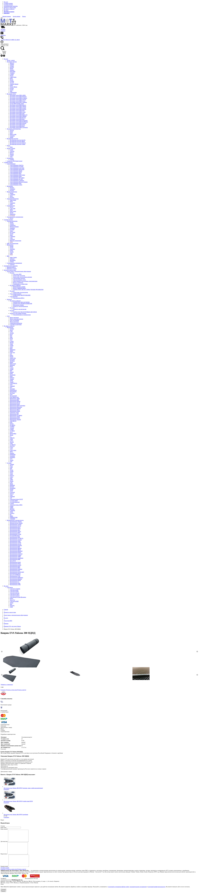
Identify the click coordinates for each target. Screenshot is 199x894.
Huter (11, 196)
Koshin (12, 251)
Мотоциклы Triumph (15, 419)
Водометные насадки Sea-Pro (17, 140)
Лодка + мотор (11, 60)
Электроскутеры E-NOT (16, 499)
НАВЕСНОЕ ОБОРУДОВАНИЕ (21, 295)
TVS (11, 458)
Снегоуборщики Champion (17, 180)
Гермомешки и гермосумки (20, 284)
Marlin (11, 68)
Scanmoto (12, 456)
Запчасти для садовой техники (18, 313)
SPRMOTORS (13, 517)
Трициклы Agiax (14, 412)
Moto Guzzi (13, 363)
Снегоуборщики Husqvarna (17, 169)
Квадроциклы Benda (15, 580)
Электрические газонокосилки (15, 217)
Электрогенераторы (12, 221)
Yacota (11, 233)
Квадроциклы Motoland (16, 551)
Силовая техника (8, 4)
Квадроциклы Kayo (15, 527)
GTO (11, 449)
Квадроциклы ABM (15, 556)
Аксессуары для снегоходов (20, 292)
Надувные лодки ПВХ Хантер (18, 99)
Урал (11, 394)
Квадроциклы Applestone (16, 558)
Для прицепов (13, 296)
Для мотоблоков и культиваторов (22, 314)
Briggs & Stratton (14, 226)
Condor (12, 74)
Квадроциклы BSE (15, 546)
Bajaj (11, 348)
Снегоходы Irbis (14, 590)
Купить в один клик (11, 690)
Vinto (11, 443)
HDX (11, 78)
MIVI (11, 451)
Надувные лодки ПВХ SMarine (18, 116)
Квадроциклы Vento (15, 541)
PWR (11, 373)
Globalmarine (13, 92)
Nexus (11, 470)
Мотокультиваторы (12, 191)
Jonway (12, 493)
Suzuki (11, 89)
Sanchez (12, 453)
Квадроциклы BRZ (15, 567)
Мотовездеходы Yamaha (16, 523)
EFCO (11, 207)
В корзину (3, 690)
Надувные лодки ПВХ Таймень (18, 102)
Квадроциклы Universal (16, 553)
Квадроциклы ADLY (15, 531)
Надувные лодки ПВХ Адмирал (18, 98)
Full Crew (12, 352)
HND (11, 242)
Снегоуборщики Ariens (16, 184)
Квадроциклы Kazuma (16, 545)
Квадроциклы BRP (15, 532)
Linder (11, 149)
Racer (11, 330)
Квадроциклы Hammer (16, 579)
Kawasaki (12, 359)
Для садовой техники (15, 293)
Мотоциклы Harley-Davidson (17, 405)
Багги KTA (13, 560)
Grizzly (12, 155)
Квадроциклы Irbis (15, 530)
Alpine (11, 602)
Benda (11, 435)
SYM (11, 491)
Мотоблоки (10, 186)
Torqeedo (12, 135)
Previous (2, 651)
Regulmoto (12, 375)
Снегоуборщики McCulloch (17, 177)
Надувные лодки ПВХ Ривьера (18, 96)
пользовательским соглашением (138, 886)
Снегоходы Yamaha (15, 588)
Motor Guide (13, 134)
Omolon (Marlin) (14, 84)
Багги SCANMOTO (15, 574)
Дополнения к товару (6, 727)
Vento (11, 344)
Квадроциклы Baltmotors (16, 577)
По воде (6, 2)
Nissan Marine (13, 87)
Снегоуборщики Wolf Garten (17, 175)
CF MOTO (13, 444)
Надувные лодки (11, 94)
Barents (12, 154)
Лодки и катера (11, 148)
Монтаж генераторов (15, 240)
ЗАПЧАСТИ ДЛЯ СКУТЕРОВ (21, 302)
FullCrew (12, 437)
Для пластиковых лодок (19, 279)
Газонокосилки (11, 205)
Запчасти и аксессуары (10, 7)
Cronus (12, 341)
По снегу (6, 10)
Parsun (11, 75)
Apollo (11, 369)
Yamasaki (12, 386)
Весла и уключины (18, 282)
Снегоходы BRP (14, 601)
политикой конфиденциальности (156, 886)
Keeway (12, 475)
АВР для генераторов (12, 243)
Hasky (11, 355)
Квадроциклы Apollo (15, 542)
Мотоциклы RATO (15, 418)
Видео (2, 729)
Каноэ (8, 145)
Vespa (11, 472)
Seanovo (12, 70)
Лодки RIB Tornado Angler (17, 103)
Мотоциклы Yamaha (18, 305)
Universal (12, 492)
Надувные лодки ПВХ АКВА (18, 95)
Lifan (11, 238)
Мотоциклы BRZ (14, 400)
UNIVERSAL (13, 383)
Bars (11, 604)
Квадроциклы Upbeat (15, 555)
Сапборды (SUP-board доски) (14, 161)
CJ (10, 436)
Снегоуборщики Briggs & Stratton (19, 182)
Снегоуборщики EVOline (16, 166)
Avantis (12, 333)
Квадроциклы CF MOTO (16, 538)
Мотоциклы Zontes (15, 411)
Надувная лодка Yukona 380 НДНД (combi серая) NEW (18, 801)
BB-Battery (13, 260)
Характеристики (5, 724)
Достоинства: (4, 841)
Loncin (11, 368)
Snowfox (12, 605)
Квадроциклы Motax (15, 549)
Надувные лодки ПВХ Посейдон (19, 120)
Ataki (11, 347)
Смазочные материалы (16, 323)
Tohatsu (12, 66)
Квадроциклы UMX (15, 584)
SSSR (11, 380)
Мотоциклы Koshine (15, 408)
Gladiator (12, 73)
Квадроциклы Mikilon (16, 548)
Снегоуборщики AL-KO (16, 179)
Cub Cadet (12, 208)
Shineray (12, 377)
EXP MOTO (13, 421)
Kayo (11, 334)
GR (11, 354)
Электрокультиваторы (13, 198)
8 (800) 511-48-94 (15, 39)
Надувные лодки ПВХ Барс (17, 119)
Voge (11, 384)
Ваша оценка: (4, 829)
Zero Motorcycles (14, 397)
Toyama (12, 81)
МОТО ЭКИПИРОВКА (19, 288)
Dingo (11, 598)
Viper (11, 495)
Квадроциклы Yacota (15, 525)
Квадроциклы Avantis (15, 524)
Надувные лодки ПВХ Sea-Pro (18, 109)
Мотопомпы (10, 244)
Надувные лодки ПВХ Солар (17, 112)
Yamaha (12, 64)
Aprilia (11, 345)
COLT (11, 440)
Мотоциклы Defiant (15, 401)
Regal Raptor (13, 391)
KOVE (12, 423)
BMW (11, 351)
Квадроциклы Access (15, 544)
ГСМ (8, 316)
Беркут (12, 152)
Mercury (12, 63)
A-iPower (12, 239)
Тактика (12, 151)
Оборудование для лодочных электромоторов (25, 281)
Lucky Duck (13, 450)
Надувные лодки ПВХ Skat (17, 113)
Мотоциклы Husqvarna (16, 407)
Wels (11, 337)
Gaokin (12, 429)
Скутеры (9, 463)
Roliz (11, 376)
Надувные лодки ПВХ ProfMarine (19, 121)
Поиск (24, 16)
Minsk (11, 362)
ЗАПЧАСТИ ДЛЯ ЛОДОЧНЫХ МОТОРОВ (25, 312)
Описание (3, 726)
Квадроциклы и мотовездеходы (15, 520)
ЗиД (11, 387)
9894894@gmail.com (17, 880)
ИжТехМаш (13, 433)
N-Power (12, 258)
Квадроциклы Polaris (15, 552)
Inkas (11, 147)
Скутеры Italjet (14, 500)
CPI (11, 498)
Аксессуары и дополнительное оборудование (19, 271)
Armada (12, 428)
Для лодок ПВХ (17, 274)
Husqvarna (12, 214)
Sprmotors (12, 457)
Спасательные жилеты (19, 278)
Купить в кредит (21, 690)
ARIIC (11, 507)
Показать (3, 891)
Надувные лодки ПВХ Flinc (17, 110)
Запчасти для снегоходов (19, 309)
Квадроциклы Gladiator (16, 569)
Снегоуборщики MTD (16, 172)
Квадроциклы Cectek (15, 534)
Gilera (11, 477)
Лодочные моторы (12, 61)
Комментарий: (4, 866)
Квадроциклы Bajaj (15, 566)
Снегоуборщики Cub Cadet (17, 168)
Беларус (12, 187)
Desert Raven (13, 390)
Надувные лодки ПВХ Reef (17, 126)
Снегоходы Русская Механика (18, 597)
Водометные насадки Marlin (17, 141)
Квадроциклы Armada (16, 539)
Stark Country (13, 257)
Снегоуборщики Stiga (15, 183)
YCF (11, 340)
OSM (11, 607)
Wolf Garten (13, 200)
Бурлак (12, 88)
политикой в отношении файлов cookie (118, 886)
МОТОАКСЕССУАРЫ (19, 286)
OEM (11, 439)
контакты (3, 35)
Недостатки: (4, 854)
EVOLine (12, 215)
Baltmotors (12, 349)
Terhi (11, 156)
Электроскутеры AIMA (16, 505)
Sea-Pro (12, 67)
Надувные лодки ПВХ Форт (17, 124)
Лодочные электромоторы (14, 128)
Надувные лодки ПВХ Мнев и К (18, 114)
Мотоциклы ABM (15, 398)
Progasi (12, 372)
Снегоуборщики (11, 163)
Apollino (12, 426)
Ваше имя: (3, 827)
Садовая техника (8, 3)
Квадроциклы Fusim (15, 562)
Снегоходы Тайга (14, 594)
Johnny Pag (13, 358)
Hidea (11, 85)
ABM (11, 479)
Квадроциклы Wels (15, 537)
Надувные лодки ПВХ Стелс (17, 101)
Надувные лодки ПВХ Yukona (18, 106)
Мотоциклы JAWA (15, 416)
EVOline (12, 229)
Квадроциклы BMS (15, 559)
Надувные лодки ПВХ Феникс (18, 123)
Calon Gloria (13, 77)
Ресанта (12, 190)
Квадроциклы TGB (15, 576)
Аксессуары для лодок (19, 275)
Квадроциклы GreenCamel (17, 572)
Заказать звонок (6, 16)
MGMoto (12, 361)
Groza (11, 447)
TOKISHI (12, 519)
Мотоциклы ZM (14, 414)
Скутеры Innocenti (15, 502)
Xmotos (12, 379)
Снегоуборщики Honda (16, 170)
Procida (12, 442)
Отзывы (3, 730)
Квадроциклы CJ (14, 581)
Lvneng (12, 503)
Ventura (12, 261)
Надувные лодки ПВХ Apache (18, 107)
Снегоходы (10, 587)
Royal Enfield (13, 395)
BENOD (12, 509)
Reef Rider (12, 71)
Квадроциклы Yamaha (16, 521)
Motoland (12, 365)
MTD (11, 201)
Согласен (3, 889)
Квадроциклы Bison (15, 528)
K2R (11, 422)
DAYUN (12, 446)
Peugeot (12, 486)
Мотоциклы (10, 327)
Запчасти (9, 299)
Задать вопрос (16, 16)
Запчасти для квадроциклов (20, 306)
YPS (11, 461)
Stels (11, 91)
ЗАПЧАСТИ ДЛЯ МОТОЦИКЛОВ (22, 303)
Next (197, 651)
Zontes (11, 506)
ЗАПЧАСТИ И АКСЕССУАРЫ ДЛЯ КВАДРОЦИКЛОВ (28, 289)
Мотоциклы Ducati (15, 402)
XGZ (11, 432)
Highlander (12, 454)
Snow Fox (12, 600)
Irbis (11, 335)
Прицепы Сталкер (12, 268)
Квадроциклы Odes (15, 583)
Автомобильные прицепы (11, 6)
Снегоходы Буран (14, 593)
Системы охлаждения (15, 324)
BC (11, 514)
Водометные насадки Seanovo (18, 142)
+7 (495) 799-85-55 (5, 39)
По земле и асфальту (9, 9)
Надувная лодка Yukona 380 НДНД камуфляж (16, 814)
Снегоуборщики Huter (16, 176)
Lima (11, 482)
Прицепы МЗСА (11, 267)
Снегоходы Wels (14, 591)
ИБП (8, 256)
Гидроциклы (10, 158)
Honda (11, 80)
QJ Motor (12, 430)
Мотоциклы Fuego (15, 404)
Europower (12, 225)
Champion (12, 189)
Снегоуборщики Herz (15, 173)
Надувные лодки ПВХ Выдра (18, 117)
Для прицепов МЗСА (18, 298)
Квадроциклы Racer (15, 573)
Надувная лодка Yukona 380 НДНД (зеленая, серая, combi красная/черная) (23, 788)
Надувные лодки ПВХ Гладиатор (19, 127)
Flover (11, 131)
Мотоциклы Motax (15, 409)
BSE (11, 370)
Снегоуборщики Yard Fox (16, 165)
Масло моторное (14, 317)
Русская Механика (15, 535)
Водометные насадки (12, 138)
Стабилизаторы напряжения (14, 263)
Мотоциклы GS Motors (16, 415)
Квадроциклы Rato (15, 570)
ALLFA (12, 82)
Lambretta (12, 510)
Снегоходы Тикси (15, 595)
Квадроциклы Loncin (15, 565)
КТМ (11, 338)
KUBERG (12, 425)
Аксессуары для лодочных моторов (22, 277)
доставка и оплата (3, 30)
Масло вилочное (14, 321)
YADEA (12, 513)
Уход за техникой (14, 320)
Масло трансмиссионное (16, 319)
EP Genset (12, 232)
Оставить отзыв (5, 867)
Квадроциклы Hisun (15, 563)
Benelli (11, 342)
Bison (11, 366)
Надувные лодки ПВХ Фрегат (18, 105)
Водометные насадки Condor (17, 144)
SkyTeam (12, 393)
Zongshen (12, 228)
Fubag (11, 231)
